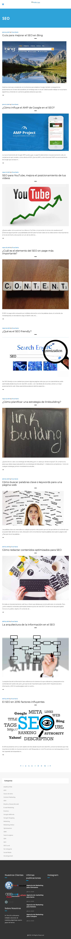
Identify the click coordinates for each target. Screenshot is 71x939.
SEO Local (7, 845)
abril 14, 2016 (5, 699)
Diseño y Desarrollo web (11, 804)
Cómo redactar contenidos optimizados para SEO (32, 549)
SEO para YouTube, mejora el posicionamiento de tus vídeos (34, 177)
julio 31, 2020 (30, 892)
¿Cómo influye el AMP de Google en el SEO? (28, 107)
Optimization (8, 828)
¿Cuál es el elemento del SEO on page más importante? (28, 252)
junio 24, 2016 (5, 32)
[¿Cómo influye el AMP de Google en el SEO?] (35, 132)
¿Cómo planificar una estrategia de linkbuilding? (31, 401)
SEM (5, 839)
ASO (5, 790)
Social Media (7, 852)
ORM (5, 832)
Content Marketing (9, 797)
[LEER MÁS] (6, 95)
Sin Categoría (8, 849)
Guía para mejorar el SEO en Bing (22, 35)
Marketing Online (9, 825)
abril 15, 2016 (5, 622)
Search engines (8, 835)
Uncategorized (8, 856)
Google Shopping (9, 818)
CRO (5, 801)
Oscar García (14, 32)
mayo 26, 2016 (6, 248)
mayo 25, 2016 (6, 328)
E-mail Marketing (9, 807)
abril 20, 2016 (5, 479)
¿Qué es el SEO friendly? (17, 331)
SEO (5, 842)
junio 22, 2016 (5, 105)
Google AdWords (9, 814)
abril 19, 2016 (5, 547)
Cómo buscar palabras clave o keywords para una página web (32, 483)
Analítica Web (8, 787)
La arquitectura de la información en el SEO (28, 624)
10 (45, 766)
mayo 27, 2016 (6, 172)
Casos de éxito (8, 794)
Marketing (7, 821)
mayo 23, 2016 (6, 399)
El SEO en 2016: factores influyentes (23, 701)
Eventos (6, 811)
